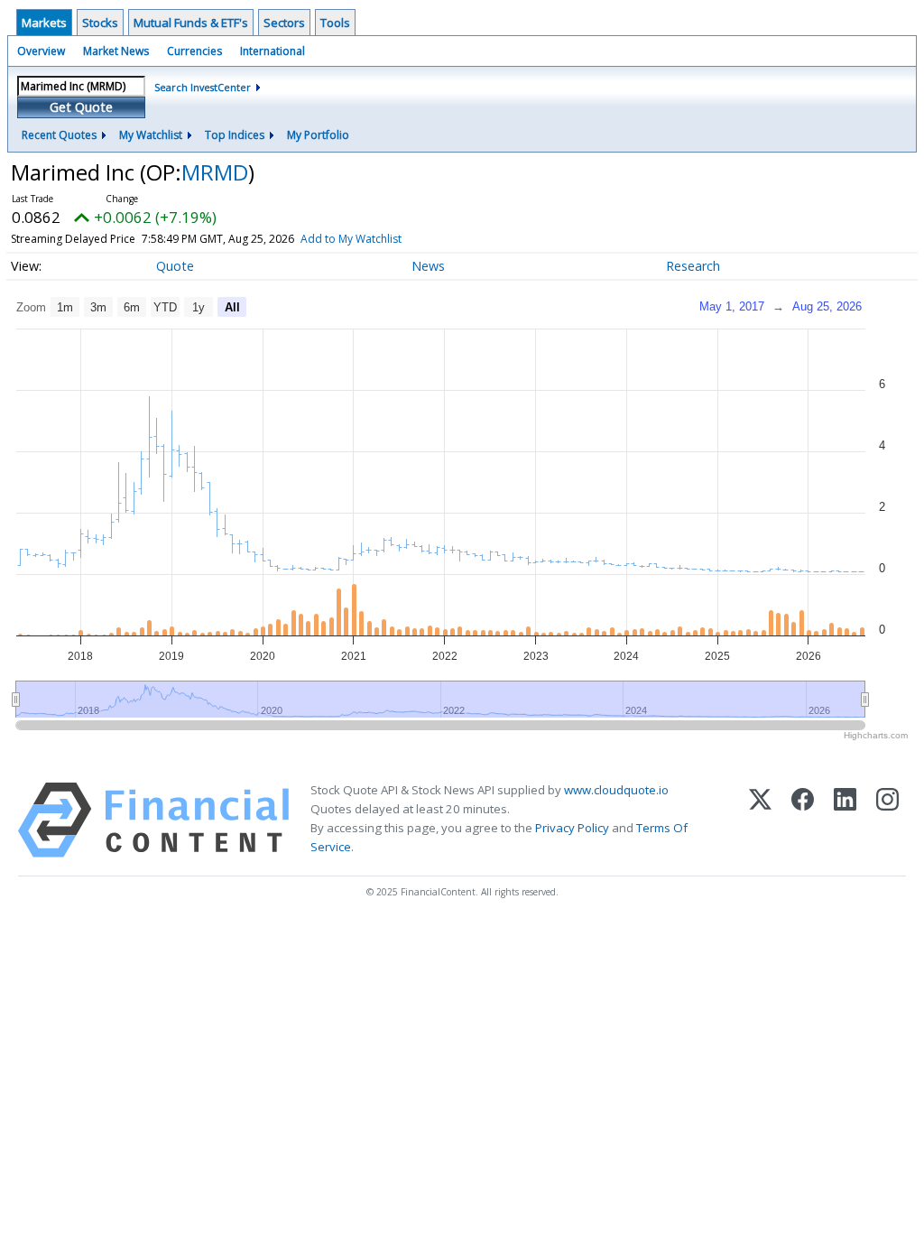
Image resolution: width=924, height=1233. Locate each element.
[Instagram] (887, 820)
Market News (116, 51)
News (428, 265)
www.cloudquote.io (616, 790)
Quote (175, 265)
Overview (41, 51)
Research (693, 265)
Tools (335, 22)
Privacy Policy (572, 828)
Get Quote (81, 107)
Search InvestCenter (202, 87)
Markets (44, 22)
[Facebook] (802, 820)
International (272, 51)
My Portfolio (318, 135)
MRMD (214, 172)
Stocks (100, 22)
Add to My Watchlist (351, 238)
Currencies (194, 51)
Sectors (284, 22)
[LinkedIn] (845, 820)
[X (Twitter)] (760, 820)
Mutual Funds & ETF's (191, 22)
